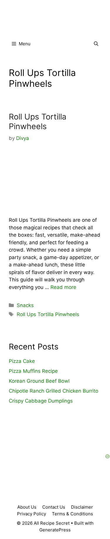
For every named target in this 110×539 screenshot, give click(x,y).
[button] (96, 44)
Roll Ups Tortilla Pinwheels (37, 121)
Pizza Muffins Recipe (33, 371)
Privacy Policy (31, 514)
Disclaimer (82, 507)
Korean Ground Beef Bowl (39, 381)
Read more (63, 287)
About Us (26, 507)
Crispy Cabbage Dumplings (41, 401)
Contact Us (53, 507)
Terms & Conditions (72, 514)
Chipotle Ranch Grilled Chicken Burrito (53, 391)
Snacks (25, 305)
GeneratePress (55, 530)
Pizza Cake (22, 361)
